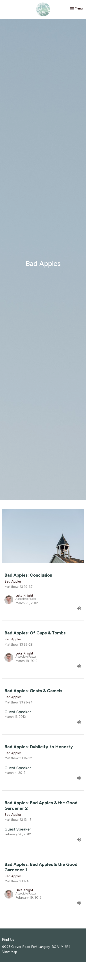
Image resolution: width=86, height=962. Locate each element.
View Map (9, 952)
